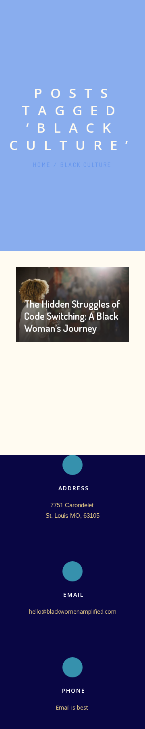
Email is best (73, 707)
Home (42, 164)
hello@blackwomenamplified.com (72, 611)
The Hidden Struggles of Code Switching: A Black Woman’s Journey (72, 316)
